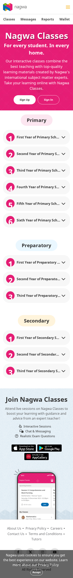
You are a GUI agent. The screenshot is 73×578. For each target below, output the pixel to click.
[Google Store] (49, 448)
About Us (14, 528)
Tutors (36, 539)
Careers (56, 528)
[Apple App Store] (24, 448)
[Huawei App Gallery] (36, 456)
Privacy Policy (36, 528)
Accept (36, 572)
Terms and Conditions (45, 534)
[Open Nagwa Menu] (68, 7)
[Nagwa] (15, 7)
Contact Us (16, 534)
